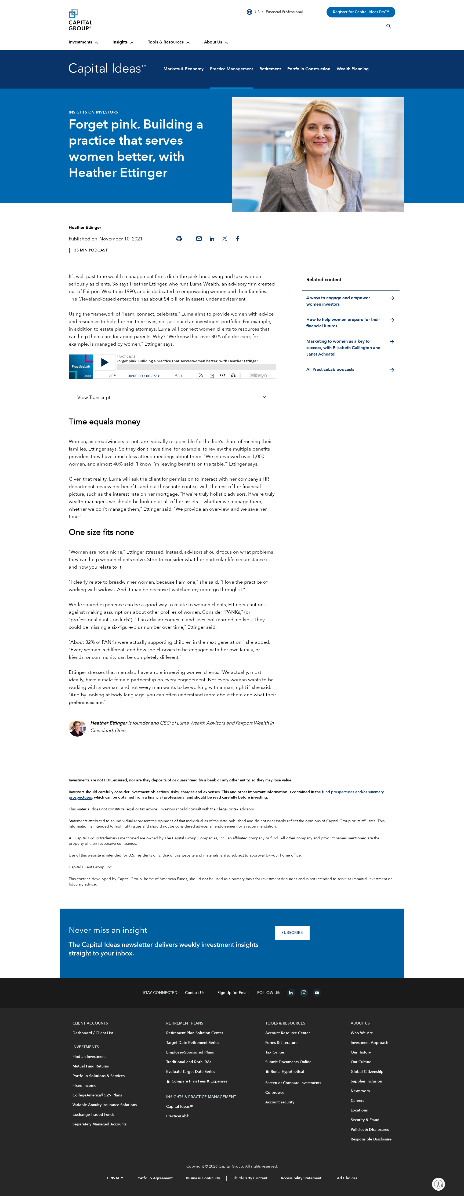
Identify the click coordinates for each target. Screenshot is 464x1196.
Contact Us (194, 993)
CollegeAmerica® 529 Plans (97, 1095)
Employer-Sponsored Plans (190, 1052)
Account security (279, 1102)
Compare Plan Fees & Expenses (199, 1081)
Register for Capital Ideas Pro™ (361, 12)
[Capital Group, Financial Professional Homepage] (109, 19)
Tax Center (274, 1052)
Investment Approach (369, 1043)
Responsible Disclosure (371, 1139)
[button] (179, 238)
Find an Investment (89, 1057)
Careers (357, 1101)
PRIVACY (115, 1178)
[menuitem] (84, 42)
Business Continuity (203, 1178)
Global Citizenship (367, 1072)
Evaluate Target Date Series (190, 1072)
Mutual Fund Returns (91, 1066)
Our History (361, 1052)
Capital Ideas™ (179, 1107)
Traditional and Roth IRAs (188, 1062)
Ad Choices (346, 1178)
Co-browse (274, 1093)
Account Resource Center (287, 1033)
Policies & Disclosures (370, 1130)
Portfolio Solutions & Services (99, 1076)
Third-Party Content (250, 1178)
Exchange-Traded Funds (93, 1115)
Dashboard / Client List (93, 1033)
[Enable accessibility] (438, 1184)
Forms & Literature (281, 1043)
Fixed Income (84, 1086)
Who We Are (362, 1033)
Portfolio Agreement (154, 1178)
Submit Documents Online (288, 1062)
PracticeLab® (177, 1116)
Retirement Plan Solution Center (194, 1033)
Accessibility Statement (301, 1178)
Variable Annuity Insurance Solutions (105, 1105)
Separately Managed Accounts (99, 1124)
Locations (359, 1110)
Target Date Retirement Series (192, 1043)
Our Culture (361, 1062)
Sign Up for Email (233, 993)
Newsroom (360, 1091)
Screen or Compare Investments (293, 1083)
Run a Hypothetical (287, 1072)
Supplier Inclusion (366, 1081)
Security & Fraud (365, 1120)
